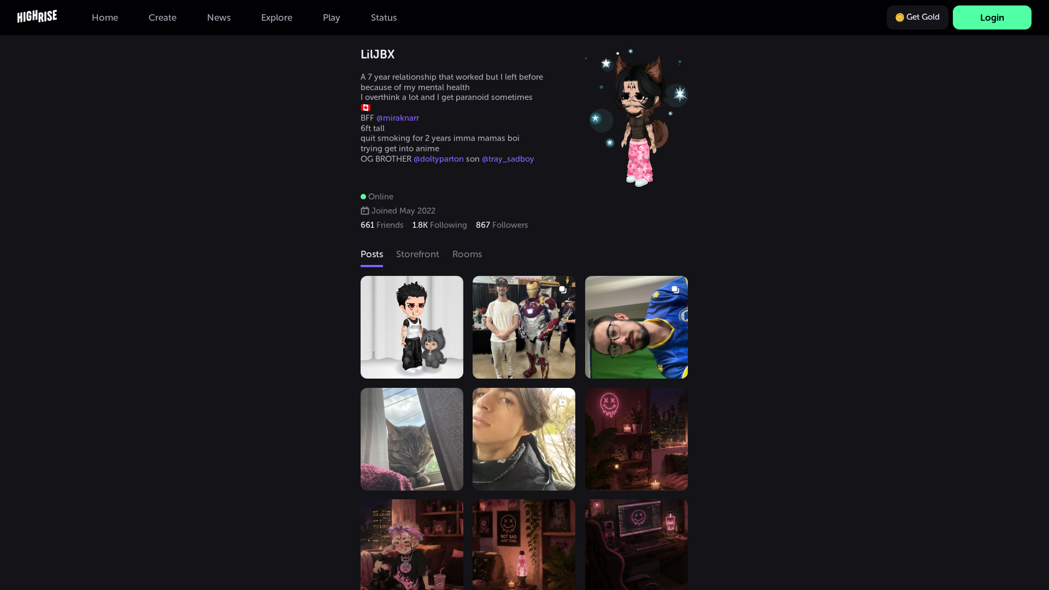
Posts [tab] (372, 254)
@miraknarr (397, 118)
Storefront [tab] (417, 254)
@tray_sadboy (508, 159)
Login (992, 17)
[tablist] (524, 255)
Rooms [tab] (467, 254)
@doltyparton (439, 159)
